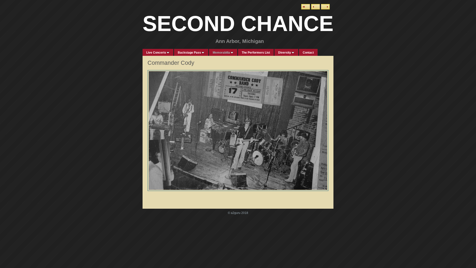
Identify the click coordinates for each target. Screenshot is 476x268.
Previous (315, 6)
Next (325, 6)
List (305, 6)
